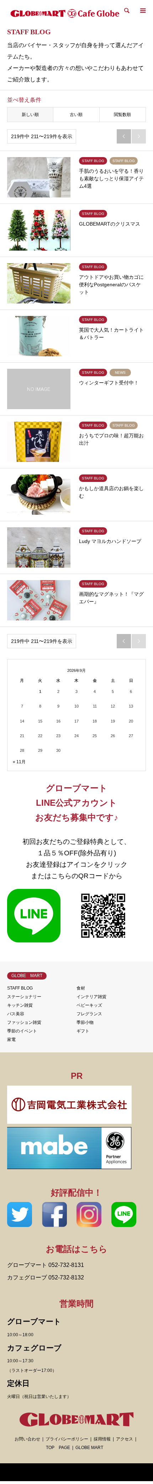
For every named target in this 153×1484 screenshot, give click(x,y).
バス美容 (15, 1013)
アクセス (124, 1439)
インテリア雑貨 (91, 996)
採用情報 (102, 1439)
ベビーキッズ (89, 1005)
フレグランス (89, 1013)
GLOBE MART (89, 1447)
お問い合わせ (27, 1439)
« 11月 (19, 761)
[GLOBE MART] (65, 12)
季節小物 (85, 1022)
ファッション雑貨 (24, 1022)
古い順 (76, 114)
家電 (11, 1039)
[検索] (126, 10)
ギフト (82, 1030)
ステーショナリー (24, 996)
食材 (80, 988)
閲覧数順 (122, 114)
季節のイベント (22, 1030)
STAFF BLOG (20, 988)
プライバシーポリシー (67, 1439)
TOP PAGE (58, 1447)
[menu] (142, 10)
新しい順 (30, 114)
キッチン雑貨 (20, 1005)
